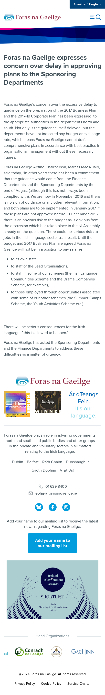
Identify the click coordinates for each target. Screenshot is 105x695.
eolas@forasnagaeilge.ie (56, 493)
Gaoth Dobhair (44, 470)
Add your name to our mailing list (52, 543)
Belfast (33, 462)
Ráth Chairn (52, 462)
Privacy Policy (24, 684)
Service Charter (79, 684)
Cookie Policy (51, 684)
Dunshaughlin (78, 462)
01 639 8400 (56, 486)
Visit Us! (67, 470)
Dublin (17, 462)
